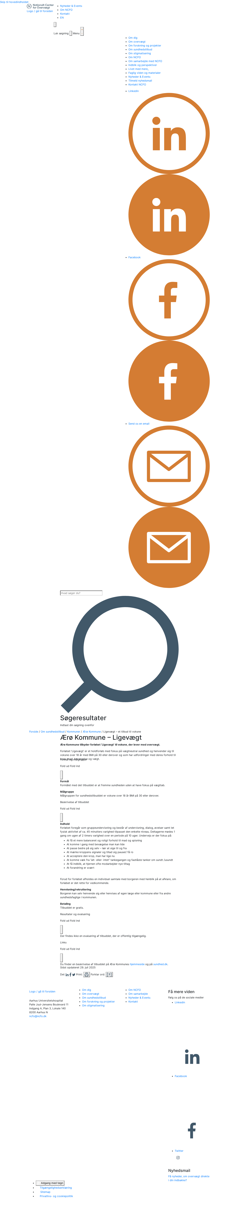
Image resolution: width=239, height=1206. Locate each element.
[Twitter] (74, 974)
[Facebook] (70, 974)
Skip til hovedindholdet (14, 2)
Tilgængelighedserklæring (55, 1187)
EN (62, 17)
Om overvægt (137, 41)
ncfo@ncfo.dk (37, 1016)
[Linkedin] (67, 974)
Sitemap (45, 1191)
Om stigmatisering (139, 53)
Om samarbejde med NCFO (145, 61)
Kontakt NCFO (137, 84)
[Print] (86, 974)
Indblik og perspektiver (142, 65)
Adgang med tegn (51, 1183)
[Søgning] (55, 24)
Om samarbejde (138, 993)
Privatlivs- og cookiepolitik (56, 1196)
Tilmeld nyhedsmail (140, 80)
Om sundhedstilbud (140, 49)
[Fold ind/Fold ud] (61, 775)
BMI (91, 755)
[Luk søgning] (70, 33)
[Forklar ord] (109, 974)
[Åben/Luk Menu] (82, 31)
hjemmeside (137, 964)
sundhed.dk (160, 964)
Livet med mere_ (138, 68)
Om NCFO (66, 9)
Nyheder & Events (71, 5)
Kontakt (65, 13)
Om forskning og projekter (144, 45)
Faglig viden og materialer (144, 72)
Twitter (179, 1150)
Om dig (132, 37)
